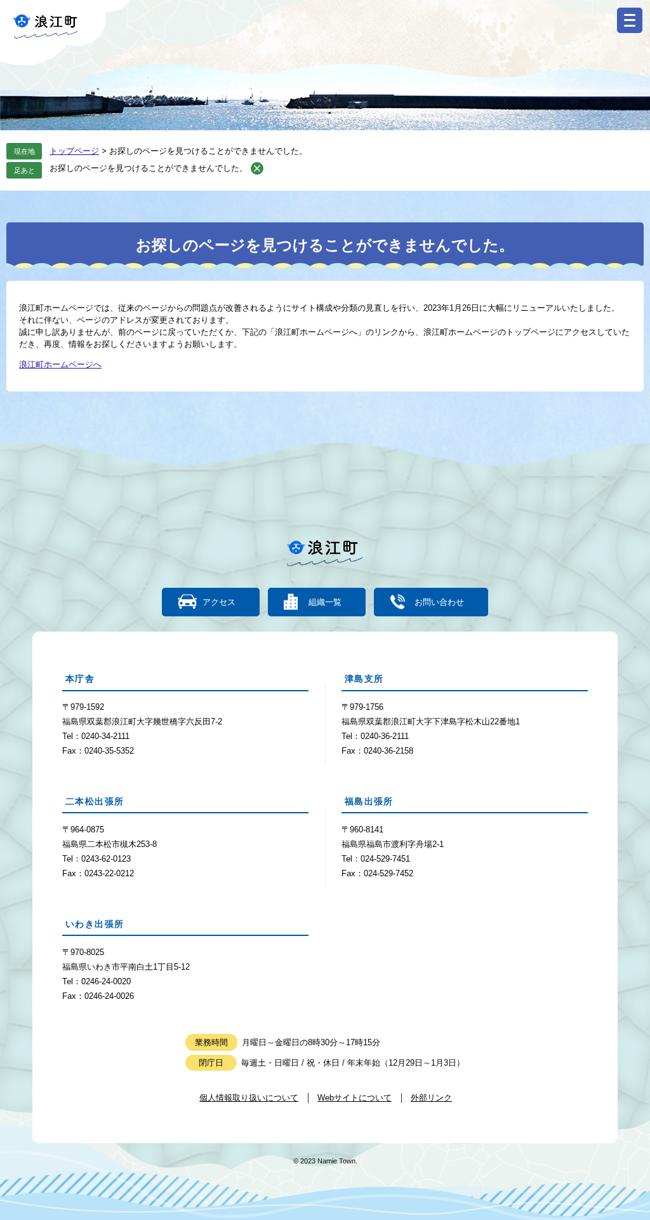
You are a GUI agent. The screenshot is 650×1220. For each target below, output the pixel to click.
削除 (257, 168)
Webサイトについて (354, 1097)
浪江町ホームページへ (60, 364)
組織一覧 (325, 602)
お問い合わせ (439, 602)
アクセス (218, 602)
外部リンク (431, 1097)
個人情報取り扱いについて (248, 1097)
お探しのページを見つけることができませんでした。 (149, 168)
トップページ (74, 151)
